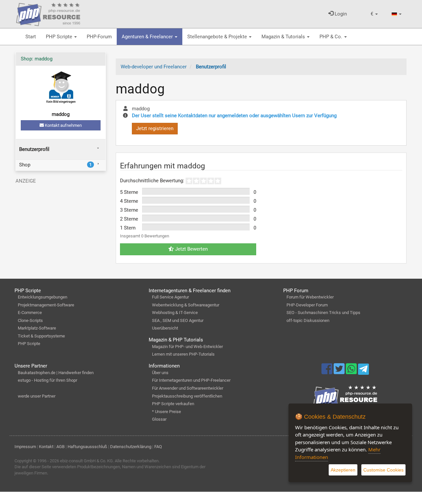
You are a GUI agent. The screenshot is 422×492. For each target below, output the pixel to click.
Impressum (25, 446)
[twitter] (340, 372)
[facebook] (327, 372)
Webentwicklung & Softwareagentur (185, 304)
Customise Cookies (383, 470)
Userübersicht (165, 328)
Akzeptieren (343, 470)
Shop (55, 165)
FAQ (158, 446)
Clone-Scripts (30, 320)
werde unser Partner (36, 396)
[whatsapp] (352, 372)
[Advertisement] (60, 228)
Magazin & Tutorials (283, 37)
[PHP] (48, 13)
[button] (374, 14)
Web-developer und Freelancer (154, 67)
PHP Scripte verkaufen (173, 403)
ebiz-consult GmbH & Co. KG (86, 460)
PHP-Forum (99, 37)
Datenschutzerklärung (130, 446)
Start (30, 37)
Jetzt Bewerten (191, 249)
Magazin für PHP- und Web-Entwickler (187, 346)
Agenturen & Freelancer (148, 37)
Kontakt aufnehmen (63, 125)
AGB (60, 446)
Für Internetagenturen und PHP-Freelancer (191, 380)
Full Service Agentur (170, 297)
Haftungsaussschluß (87, 446)
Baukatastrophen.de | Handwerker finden (56, 372)
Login (340, 14)
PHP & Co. (331, 37)
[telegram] (363, 371)
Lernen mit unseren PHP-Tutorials (183, 354)
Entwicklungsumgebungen (42, 297)
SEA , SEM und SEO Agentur (177, 320)
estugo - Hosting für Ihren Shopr (47, 380)
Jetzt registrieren (154, 128)
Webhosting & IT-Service (175, 312)
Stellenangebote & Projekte (217, 37)
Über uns (160, 372)
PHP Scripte (60, 37)
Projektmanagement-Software (46, 304)
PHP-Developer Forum (307, 304)
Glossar (159, 419)
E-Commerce (30, 312)
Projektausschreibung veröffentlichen (187, 396)
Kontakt (46, 446)
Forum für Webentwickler (310, 297)
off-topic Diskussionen (307, 320)
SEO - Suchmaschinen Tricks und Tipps (323, 312)
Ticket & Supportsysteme (41, 336)
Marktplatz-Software (37, 328)
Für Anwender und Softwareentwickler (187, 388)
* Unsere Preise (166, 411)
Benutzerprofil (34, 149)
